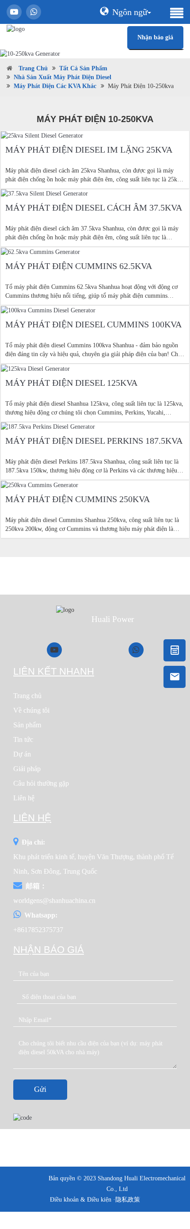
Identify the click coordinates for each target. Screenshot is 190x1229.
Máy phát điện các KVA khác (55, 86)
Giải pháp (27, 768)
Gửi (40, 1089)
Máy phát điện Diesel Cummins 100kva (93, 324)
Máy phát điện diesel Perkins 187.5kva (93, 441)
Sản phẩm (27, 725)
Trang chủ (33, 68)
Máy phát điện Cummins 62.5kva (78, 266)
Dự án (22, 754)
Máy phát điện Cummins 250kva (77, 499)
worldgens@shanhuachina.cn (54, 900)
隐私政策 (127, 1199)
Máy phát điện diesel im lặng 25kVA (88, 149)
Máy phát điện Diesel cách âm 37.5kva (93, 207)
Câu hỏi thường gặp (41, 783)
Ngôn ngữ (130, 12)
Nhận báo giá (155, 37)
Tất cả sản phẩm (83, 68)
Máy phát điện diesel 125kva (71, 383)
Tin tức (23, 739)
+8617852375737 (38, 929)
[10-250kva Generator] (95, 53)
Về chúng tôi (31, 710)
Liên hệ (23, 798)
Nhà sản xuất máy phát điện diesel (62, 77)
